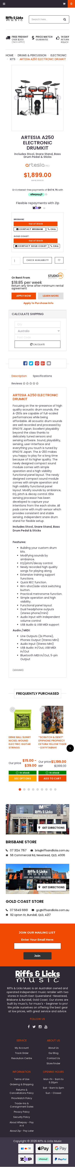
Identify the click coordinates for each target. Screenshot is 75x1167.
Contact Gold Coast (32, 245)
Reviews (17, 383)
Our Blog (53, 1053)
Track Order (21, 1053)
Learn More (51, 296)
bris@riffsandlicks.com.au (51, 850)
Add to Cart (52, 778)
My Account (22, 1047)
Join (37, 956)
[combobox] (45, 19)
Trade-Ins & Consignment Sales (21, 1105)
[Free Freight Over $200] (8, 40)
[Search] (65, 19)
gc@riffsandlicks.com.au (52, 910)
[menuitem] (25, 364)
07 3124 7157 (18, 850)
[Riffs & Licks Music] (14, 18)
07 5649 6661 (18, 910)
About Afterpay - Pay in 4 (22, 1124)
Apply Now (23, 296)
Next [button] (59, 98)
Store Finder (53, 1063)
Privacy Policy (22, 1111)
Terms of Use (21, 1079)
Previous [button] (16, 98)
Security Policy (21, 1117)
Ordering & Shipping (21, 1084)
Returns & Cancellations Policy (22, 1091)
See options (22, 778)
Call (53, 229)
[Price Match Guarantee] (33, 38)
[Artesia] (37, 164)
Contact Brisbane (30, 229)
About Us (53, 1047)
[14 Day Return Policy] (57, 40)
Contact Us (53, 1058)
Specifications (42, 376)
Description (19, 376)
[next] (70, 748)
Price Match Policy (21, 1098)
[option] (37, 98)
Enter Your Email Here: (37, 939)
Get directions (53, 828)
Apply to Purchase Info (38, 303)
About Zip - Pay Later (22, 1130)
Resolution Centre (21, 1058)
